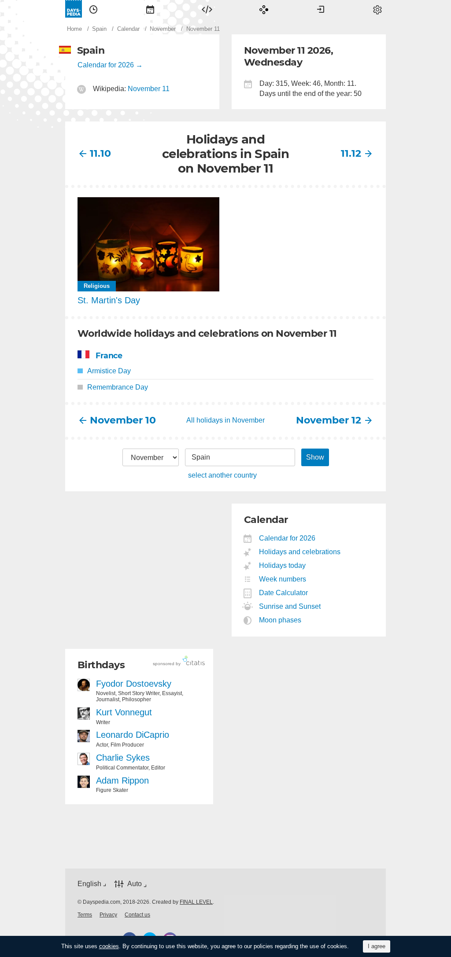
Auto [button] (134, 884)
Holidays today (282, 565)
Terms (85, 914)
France (109, 355)
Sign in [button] (320, 9)
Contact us (137, 914)
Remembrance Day (117, 387)
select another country (222, 475)
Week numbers (282, 579)
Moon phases (280, 620)
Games (263, 9)
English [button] (89, 883)
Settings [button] (377, 9)
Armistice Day (109, 371)
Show (315, 457)
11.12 (351, 153)
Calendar (150, 9)
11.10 (100, 153)
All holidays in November (225, 420)
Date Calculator (283, 592)
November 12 (328, 420)
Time (93, 9)
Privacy (108, 914)
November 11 (149, 88)
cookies (109, 946)
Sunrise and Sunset (290, 606)
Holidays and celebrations (299, 552)
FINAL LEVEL (196, 902)
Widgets (207, 9)
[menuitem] (93, 9)
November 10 (122, 420)
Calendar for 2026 (106, 65)
